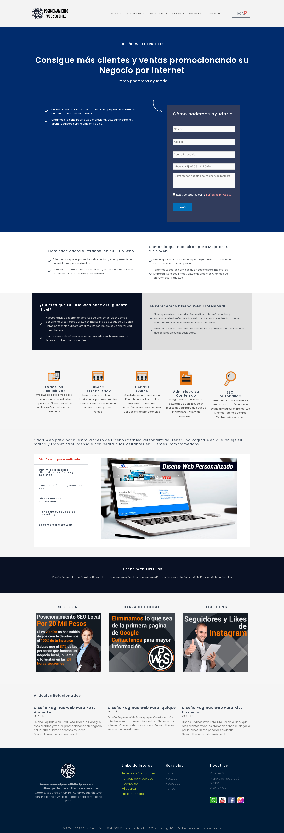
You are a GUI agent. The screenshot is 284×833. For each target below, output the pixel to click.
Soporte (195, 13)
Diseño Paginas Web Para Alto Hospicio (212, 709)
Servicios (157, 13)
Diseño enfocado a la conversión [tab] (56, 500)
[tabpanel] (169, 500)
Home (114, 13)
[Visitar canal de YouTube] (222, 800)
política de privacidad (218, 194)
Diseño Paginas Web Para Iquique (142, 707)
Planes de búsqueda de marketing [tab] (57, 513)
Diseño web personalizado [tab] (59, 459)
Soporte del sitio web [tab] (55, 525)
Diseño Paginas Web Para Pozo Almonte (65, 709)
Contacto (213, 13)
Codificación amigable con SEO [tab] (60, 487)
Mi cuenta (134, 13)
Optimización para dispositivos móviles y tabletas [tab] (56, 472)
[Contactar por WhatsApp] (213, 800)
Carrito (178, 13)
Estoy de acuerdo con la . (204, 194)
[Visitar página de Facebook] (231, 800)
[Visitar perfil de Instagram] (240, 800)
